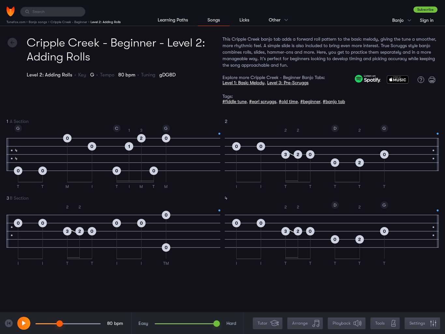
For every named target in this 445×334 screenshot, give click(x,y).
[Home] (11, 11)
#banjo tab (334, 101)
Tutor (262, 323)
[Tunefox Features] (419, 80)
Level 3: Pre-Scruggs (288, 82)
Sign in (427, 20)
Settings (417, 323)
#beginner (310, 101)
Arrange (300, 323)
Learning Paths (173, 19)
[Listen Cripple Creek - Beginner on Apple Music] (397, 81)
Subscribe (425, 9)
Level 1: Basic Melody (244, 82)
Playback (342, 323)
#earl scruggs (262, 101)
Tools (380, 323)
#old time (288, 101)
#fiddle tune (235, 101)
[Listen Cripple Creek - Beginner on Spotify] (368, 79)
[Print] (433, 80)
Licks (244, 19)
